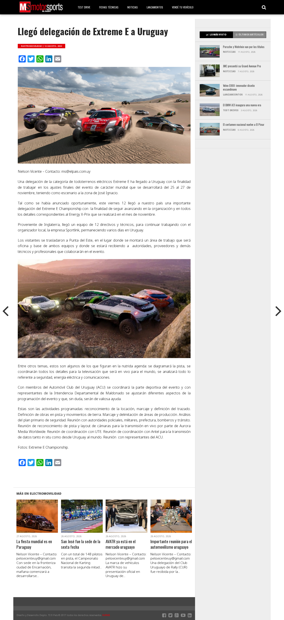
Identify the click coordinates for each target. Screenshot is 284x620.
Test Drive (84, 7)
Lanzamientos (155, 7)
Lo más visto (218, 34)
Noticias (132, 7)
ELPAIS (106, 615)
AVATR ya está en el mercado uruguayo (121, 544)
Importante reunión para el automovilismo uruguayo (171, 544)
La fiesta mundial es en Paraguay (34, 544)
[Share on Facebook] (27, 521)
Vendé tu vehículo (182, 7)
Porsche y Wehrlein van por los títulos (243, 47)
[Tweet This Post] (37, 521)
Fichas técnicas (108, 7)
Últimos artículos (251, 34)
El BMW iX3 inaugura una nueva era (242, 105)
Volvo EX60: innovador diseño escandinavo (239, 87)
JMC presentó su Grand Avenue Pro (242, 66)
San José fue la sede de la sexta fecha (80, 544)
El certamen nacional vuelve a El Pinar (243, 125)
